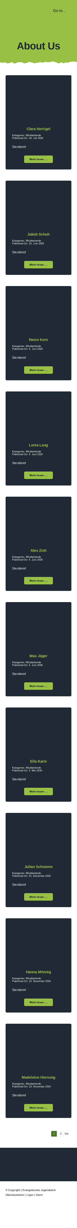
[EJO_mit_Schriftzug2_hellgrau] (38, 1159)
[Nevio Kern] (38, 295)
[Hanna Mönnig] (38, 927)
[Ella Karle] (38, 716)
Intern (39, 1194)
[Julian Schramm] (38, 822)
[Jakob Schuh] (38, 189)
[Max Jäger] (38, 611)
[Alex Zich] (38, 505)
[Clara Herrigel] (38, 84)
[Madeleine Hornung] (38, 1033)
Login (30, 1194)
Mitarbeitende (33, 135)
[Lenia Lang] (38, 400)
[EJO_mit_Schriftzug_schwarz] (22, 8)
